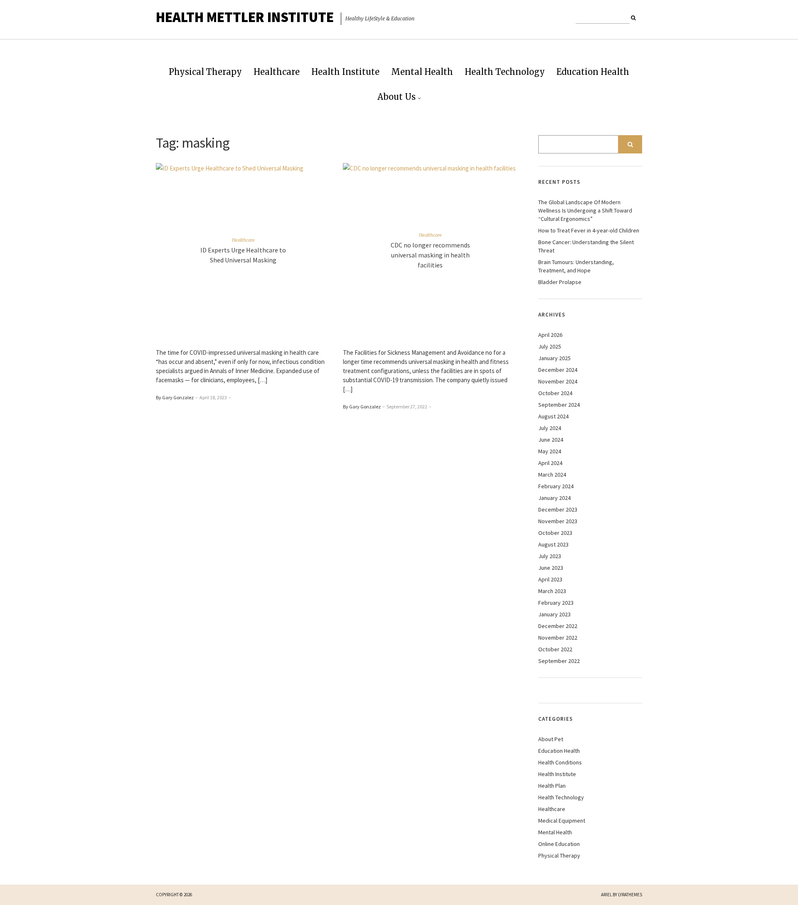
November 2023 (557, 521)
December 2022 (557, 626)
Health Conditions (560, 762)
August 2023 (553, 544)
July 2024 (549, 428)
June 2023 (550, 567)
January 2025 (554, 358)
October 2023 (555, 533)
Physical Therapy (205, 72)
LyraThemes (630, 895)
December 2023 (557, 509)
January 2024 (554, 498)
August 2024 (553, 416)
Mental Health (422, 72)
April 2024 (550, 463)
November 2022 (557, 637)
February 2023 (556, 602)
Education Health (593, 72)
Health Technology (505, 72)
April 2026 (550, 335)
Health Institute (345, 72)
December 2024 (557, 369)
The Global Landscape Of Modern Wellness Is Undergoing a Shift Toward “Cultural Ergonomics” (585, 210)
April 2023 (550, 579)
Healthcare (277, 72)
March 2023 (552, 591)
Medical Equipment (561, 820)
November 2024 (557, 381)
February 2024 (556, 486)
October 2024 (555, 393)
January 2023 (554, 614)
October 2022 (555, 649)
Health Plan (552, 785)
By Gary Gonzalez (175, 397)
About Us (396, 96)
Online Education (559, 844)
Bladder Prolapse (559, 282)
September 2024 (559, 404)
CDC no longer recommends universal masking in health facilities (430, 255)
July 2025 (549, 346)
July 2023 (549, 556)
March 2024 (552, 474)
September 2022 (559, 661)
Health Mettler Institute (245, 17)
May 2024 (549, 451)
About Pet (550, 739)
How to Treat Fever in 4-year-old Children (588, 230)
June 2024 (550, 439)
